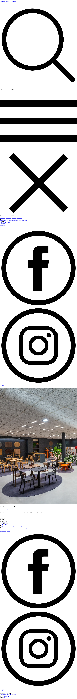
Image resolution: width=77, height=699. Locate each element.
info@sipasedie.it (3, 524)
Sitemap (1, 227)
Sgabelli (3, 1)
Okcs (4, 697)
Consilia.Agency (6, 696)
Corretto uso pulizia (9, 220)
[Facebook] (38, 306)
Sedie (1, 1)
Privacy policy (2, 225)
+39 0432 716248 (4, 522)
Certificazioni (2, 220)
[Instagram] (38, 383)
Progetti (1, 222)
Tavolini (7, 1)
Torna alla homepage (4, 509)
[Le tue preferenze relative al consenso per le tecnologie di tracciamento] (75, 697)
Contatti (8, 222)
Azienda (4, 222)
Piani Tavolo (14, 1)
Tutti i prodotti (19, 218)
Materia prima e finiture (17, 220)
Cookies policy (3, 223)
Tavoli (10, 1)
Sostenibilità (24, 220)
